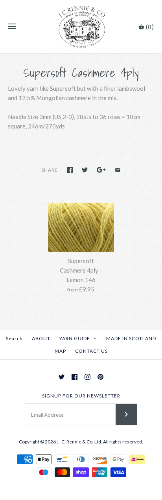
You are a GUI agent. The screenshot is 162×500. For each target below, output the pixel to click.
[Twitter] (61, 377)
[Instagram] (87, 377)
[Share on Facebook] (70, 170)
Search (14, 338)
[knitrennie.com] (81, 26)
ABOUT (41, 338)
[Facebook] (74, 377)
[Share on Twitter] (85, 170)
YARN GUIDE (78, 338)
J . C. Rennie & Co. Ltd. (80, 442)
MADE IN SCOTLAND (131, 338)
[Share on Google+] (101, 170)
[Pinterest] (100, 377)
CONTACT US (91, 351)
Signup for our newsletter (81, 396)
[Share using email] (118, 170)
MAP (60, 351)
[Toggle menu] (12, 26)
